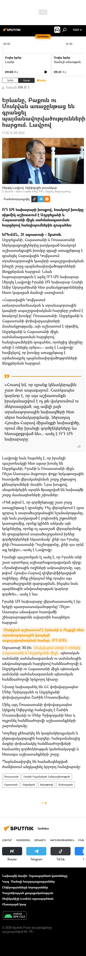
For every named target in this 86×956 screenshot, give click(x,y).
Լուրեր (9, 62)
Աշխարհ (40, 840)
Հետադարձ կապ (14, 904)
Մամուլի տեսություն (67, 62)
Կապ (5, 881)
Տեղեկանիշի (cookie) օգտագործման (27, 899)
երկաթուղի (46, 784)
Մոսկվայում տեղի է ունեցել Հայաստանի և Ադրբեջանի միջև (41, 650)
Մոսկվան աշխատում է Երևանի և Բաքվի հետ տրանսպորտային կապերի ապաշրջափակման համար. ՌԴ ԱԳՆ (43, 635)
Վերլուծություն (62, 840)
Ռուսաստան (11, 776)
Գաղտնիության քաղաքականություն (27, 893)
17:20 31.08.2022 (13, 133)
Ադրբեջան (29, 784)
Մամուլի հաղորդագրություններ (33, 881)
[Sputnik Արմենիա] (12, 31)
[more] (79, 446)
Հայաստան (11, 784)
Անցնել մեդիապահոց (58, 191)
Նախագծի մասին (14, 876)
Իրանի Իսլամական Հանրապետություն (47, 776)
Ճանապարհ (65, 784)
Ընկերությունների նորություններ (25, 887)
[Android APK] (15, 915)
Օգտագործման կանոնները (48, 876)
